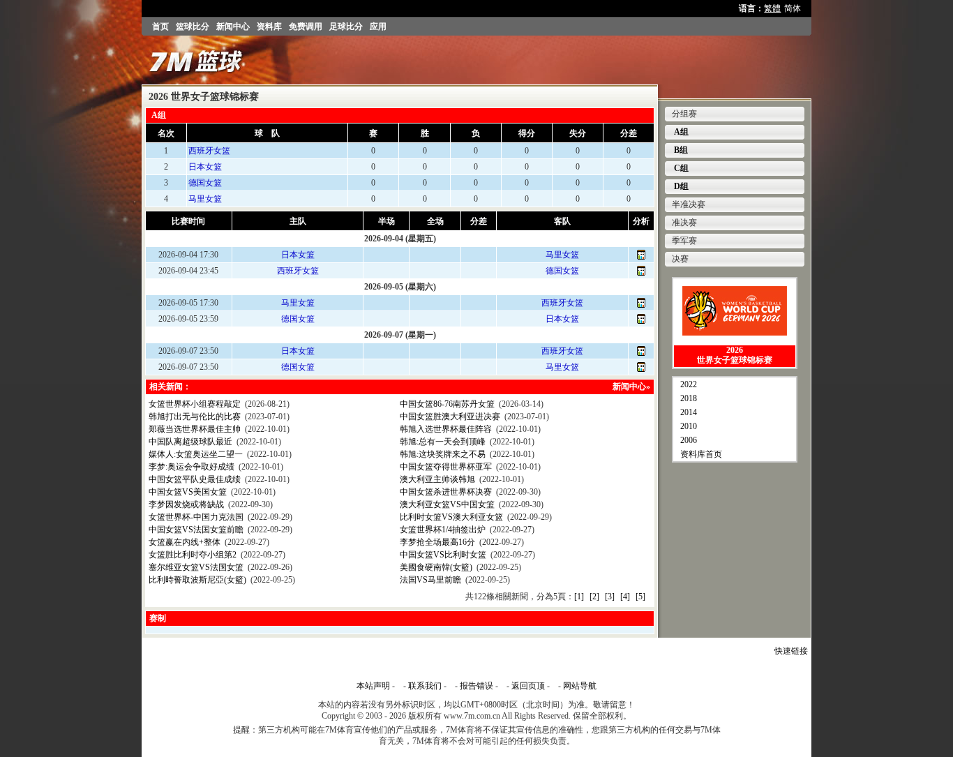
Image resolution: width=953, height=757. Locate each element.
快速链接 (791, 651)
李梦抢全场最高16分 (437, 542)
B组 (680, 150)
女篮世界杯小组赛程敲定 (195, 404)
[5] (640, 596)
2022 (688, 384)
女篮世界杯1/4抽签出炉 (443, 529)
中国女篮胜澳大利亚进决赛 (450, 416)
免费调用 (305, 26)
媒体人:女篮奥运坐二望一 (196, 454)
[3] (610, 596)
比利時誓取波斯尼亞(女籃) (197, 580)
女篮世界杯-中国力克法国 (196, 517)
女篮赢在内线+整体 (184, 542)
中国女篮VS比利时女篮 (443, 555)
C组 (680, 168)
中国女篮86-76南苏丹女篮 (447, 404)
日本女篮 (205, 167)
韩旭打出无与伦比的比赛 (195, 416)
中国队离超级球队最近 (190, 442)
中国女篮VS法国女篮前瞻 (196, 529)
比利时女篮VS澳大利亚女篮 (451, 517)
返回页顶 (528, 686)
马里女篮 (205, 199)
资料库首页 (701, 454)
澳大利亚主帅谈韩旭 (437, 479)
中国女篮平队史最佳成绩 (195, 479)
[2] (594, 596)
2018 (688, 398)
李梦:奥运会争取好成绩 (191, 467)
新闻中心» (631, 386)
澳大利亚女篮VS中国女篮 (447, 504)
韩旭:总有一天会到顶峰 (443, 442)
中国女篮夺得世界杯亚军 (446, 467)
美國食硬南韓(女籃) (436, 567)
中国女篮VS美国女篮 (188, 492)
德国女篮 (205, 183)
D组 (680, 186)
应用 (378, 26)
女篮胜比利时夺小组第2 (193, 555)
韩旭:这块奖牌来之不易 (443, 454)
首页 (160, 26)
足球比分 (346, 26)
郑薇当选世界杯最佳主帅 (195, 429)
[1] (579, 596)
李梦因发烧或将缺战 (186, 504)
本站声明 (373, 686)
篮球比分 (192, 26)
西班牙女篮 (209, 151)
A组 (680, 132)
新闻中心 (233, 26)
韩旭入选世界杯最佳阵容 (446, 429)
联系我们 (425, 686)
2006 (688, 440)
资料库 (269, 26)
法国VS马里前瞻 (430, 580)
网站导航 (579, 686)
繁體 (772, 8)
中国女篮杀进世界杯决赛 (446, 492)
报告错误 (476, 686)
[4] (625, 596)
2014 (688, 412)
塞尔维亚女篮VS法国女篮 (196, 567)
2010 (688, 426)
